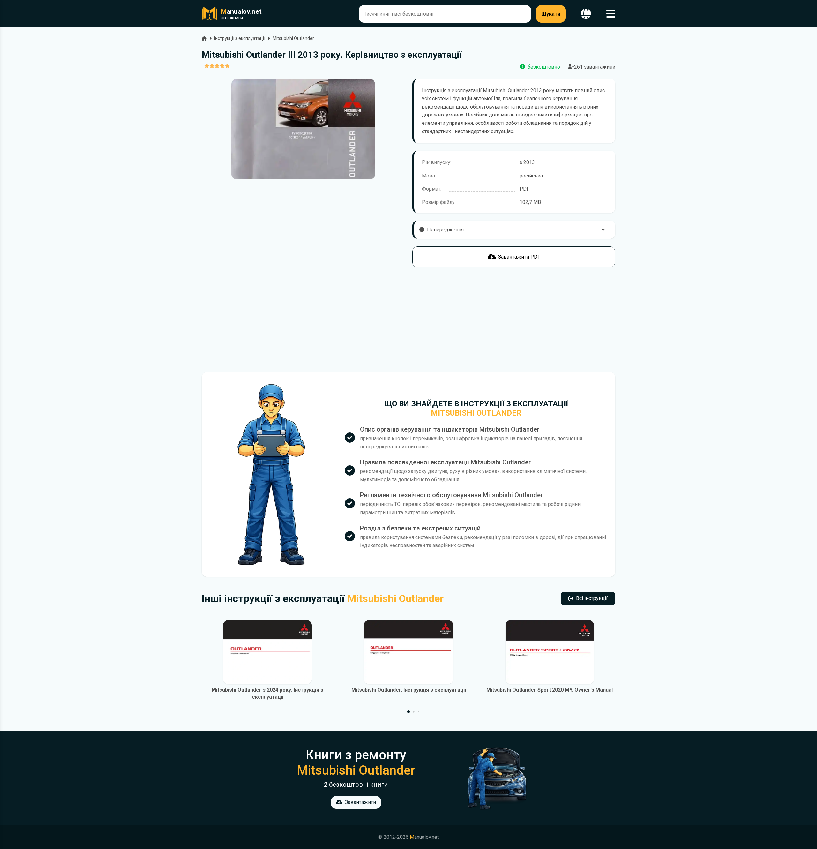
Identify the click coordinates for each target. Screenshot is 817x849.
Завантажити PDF (519, 257)
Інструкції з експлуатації (239, 38)
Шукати (550, 14)
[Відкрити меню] (610, 14)
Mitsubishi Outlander (293, 38)
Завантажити (360, 802)
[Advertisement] (303, 319)
